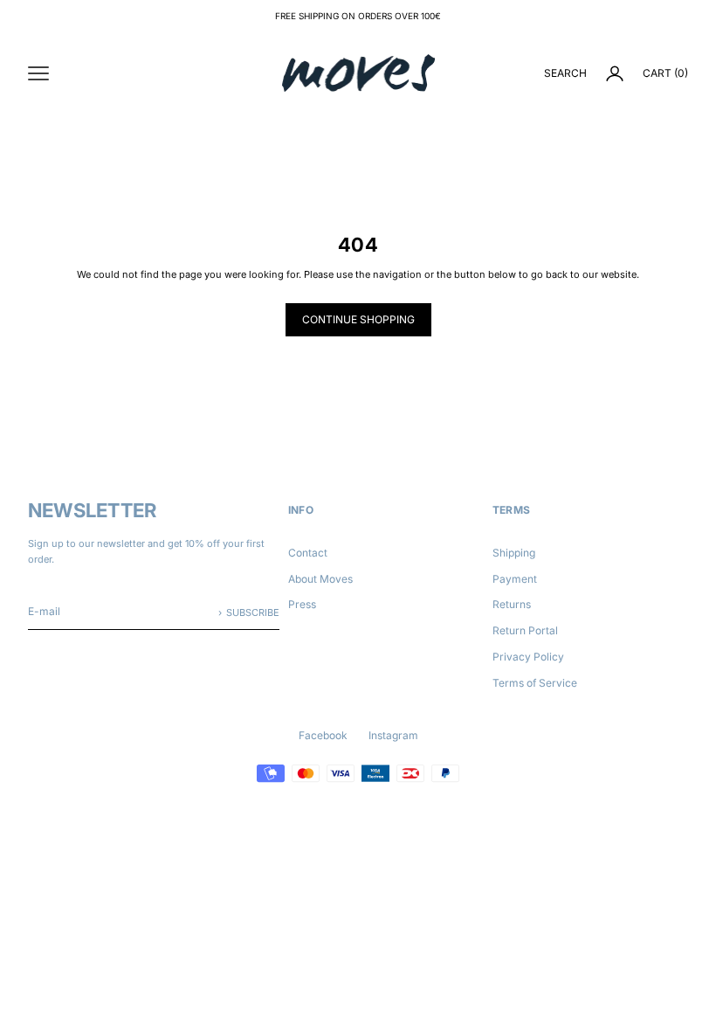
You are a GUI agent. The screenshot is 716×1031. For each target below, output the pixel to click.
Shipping (513, 552)
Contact (307, 552)
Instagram (393, 735)
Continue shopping (358, 319)
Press (302, 604)
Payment (514, 578)
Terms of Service (534, 682)
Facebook (323, 735)
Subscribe (252, 612)
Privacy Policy (528, 656)
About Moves (320, 578)
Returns (511, 604)
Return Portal (525, 630)
